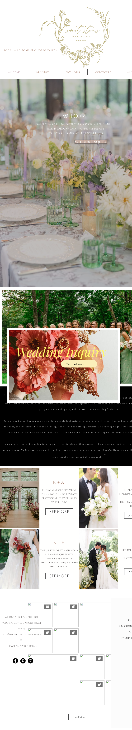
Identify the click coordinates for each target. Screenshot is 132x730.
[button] (128, 323)
